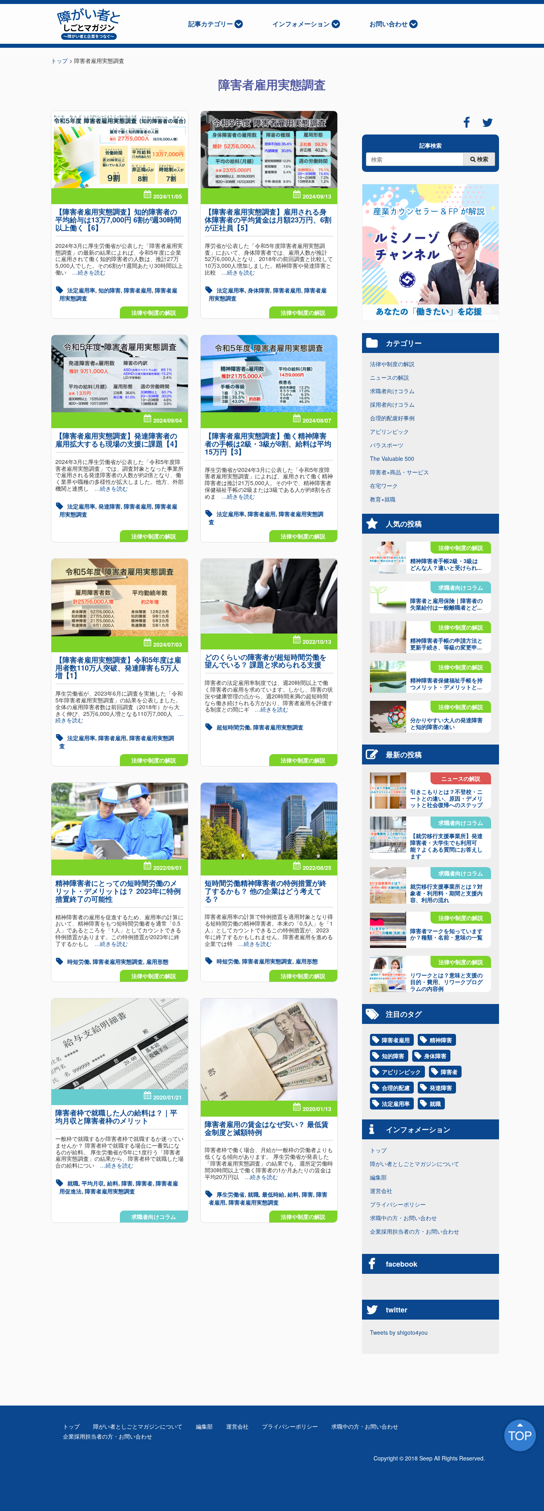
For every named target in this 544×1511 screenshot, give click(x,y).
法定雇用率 (81, 290)
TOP (520, 1435)
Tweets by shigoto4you (399, 1332)
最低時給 (273, 1194)
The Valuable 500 (392, 458)
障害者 (144, 1183)
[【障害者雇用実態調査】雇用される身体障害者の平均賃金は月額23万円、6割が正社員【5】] (269, 149)
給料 (112, 1183)
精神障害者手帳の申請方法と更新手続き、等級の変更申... (446, 643)
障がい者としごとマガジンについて (414, 1164)
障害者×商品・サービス (399, 472)
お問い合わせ (389, 23)
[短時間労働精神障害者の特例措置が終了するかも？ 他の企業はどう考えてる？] (269, 821)
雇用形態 (157, 961)
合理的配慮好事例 (392, 418)
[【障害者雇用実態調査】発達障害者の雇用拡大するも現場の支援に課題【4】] (119, 373)
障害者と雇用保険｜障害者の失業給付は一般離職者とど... (446, 604)
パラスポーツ (386, 445)
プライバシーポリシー (398, 1204)
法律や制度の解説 (153, 312)
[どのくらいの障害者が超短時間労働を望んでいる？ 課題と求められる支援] (269, 596)
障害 (127, 1183)
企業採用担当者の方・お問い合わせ (414, 1231)
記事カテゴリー (210, 23)
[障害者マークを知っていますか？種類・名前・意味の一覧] (388, 930)
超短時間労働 (233, 727)
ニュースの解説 (389, 377)
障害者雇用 (138, 290)
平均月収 (93, 1183)
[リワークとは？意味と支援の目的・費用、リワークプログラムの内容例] (388, 974)
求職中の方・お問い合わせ (403, 1218)
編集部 (378, 1177)
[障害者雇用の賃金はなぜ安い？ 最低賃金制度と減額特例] (269, 1049)
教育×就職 (382, 499)
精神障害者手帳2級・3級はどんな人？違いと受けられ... (446, 564)
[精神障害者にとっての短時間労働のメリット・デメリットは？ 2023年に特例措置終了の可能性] (119, 821)
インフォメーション (301, 23)
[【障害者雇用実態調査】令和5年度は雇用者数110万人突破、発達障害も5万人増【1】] (119, 597)
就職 (72, 1183)
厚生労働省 (231, 1194)
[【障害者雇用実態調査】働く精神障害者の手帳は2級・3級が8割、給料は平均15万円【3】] (269, 373)
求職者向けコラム (153, 1216)
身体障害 (259, 290)
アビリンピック (389, 431)
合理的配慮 (396, 1088)
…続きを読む (86, 272)
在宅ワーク (384, 485)
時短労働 (78, 961)
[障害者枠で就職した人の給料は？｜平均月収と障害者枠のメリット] (119, 1044)
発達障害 (109, 506)
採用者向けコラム (392, 404)
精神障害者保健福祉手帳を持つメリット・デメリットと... (446, 683)
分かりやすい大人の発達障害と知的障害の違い (446, 723)
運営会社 (381, 1191)
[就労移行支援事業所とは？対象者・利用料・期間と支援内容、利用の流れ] (388, 885)
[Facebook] (466, 123)
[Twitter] (487, 123)
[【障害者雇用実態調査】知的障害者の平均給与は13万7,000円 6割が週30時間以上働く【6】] (119, 149)
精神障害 (441, 1040)
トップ (378, 1150)
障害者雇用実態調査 (278, 727)
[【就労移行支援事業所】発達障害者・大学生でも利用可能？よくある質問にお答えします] (388, 835)
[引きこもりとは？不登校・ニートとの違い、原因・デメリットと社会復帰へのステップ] (388, 790)
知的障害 (109, 290)
